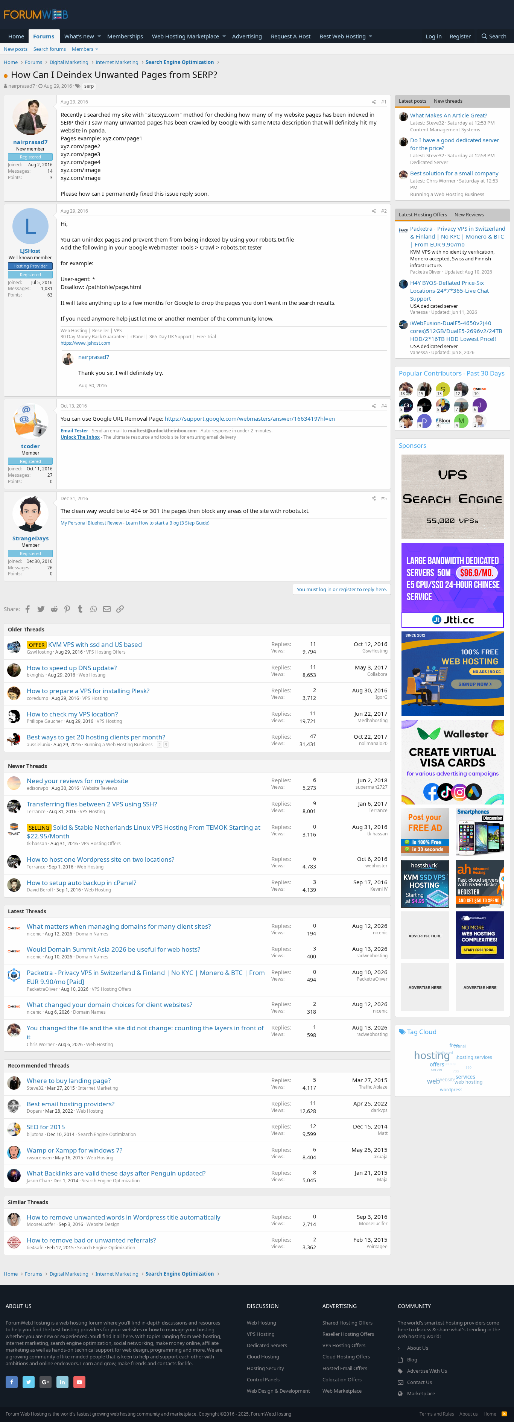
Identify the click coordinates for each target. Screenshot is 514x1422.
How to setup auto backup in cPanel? (81, 882)
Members (82, 49)
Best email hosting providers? (70, 1104)
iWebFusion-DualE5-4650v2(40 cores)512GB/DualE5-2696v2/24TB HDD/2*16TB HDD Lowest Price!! (456, 330)
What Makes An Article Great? (448, 115)
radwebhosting (372, 955)
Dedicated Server (429, 162)
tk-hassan (37, 843)
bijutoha (35, 1134)
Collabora (377, 674)
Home (16, 36)
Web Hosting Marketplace (185, 36)
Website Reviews (99, 788)
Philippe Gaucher (44, 721)
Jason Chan (38, 1180)
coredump (37, 698)
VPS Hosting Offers (106, 652)
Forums (43, 36)
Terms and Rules (437, 1414)
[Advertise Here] (425, 935)
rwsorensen (39, 1157)
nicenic (34, 934)
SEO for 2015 (46, 1126)
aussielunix (38, 744)
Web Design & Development (278, 1390)
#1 (384, 102)
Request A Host (290, 36)
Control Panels (263, 1379)
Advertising (247, 36)
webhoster (376, 865)
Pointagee (377, 1246)
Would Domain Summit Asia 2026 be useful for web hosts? (113, 949)
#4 (384, 406)
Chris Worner (41, 1044)
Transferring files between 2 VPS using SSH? (92, 804)
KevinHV (379, 889)
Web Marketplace (342, 1390)
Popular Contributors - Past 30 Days (452, 373)
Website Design (103, 1224)
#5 (384, 498)
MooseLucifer (41, 1224)
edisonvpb (37, 788)
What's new (79, 36)
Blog (412, 1359)
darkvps (379, 1110)
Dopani (34, 1111)
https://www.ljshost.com (85, 343)
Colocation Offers (342, 1379)
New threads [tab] (448, 100)
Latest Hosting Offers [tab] (423, 214)
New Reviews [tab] (469, 214)
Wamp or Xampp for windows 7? (74, 1150)
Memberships (125, 36)
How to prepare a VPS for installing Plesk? (88, 690)
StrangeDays (30, 538)
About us (468, 1414)
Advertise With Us (427, 1370)
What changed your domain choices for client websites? (109, 1004)
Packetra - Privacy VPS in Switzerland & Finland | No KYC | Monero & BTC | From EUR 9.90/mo (457, 236)
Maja (382, 1179)
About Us (417, 1347)
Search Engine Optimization (107, 1134)
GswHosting (39, 652)
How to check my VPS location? (72, 714)
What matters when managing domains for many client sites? (119, 926)
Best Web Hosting (342, 36)
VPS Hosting (95, 698)
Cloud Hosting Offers (346, 1356)
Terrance (36, 811)
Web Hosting (92, 675)
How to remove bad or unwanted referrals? (91, 1240)
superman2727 (372, 787)
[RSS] (504, 1414)
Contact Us (419, 1382)
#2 (384, 211)
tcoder (30, 446)
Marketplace (421, 1393)
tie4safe (35, 1247)
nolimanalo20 (373, 743)
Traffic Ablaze (373, 1087)
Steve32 (35, 1088)
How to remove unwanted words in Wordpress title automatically (124, 1217)
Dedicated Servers (267, 1345)
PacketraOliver (42, 989)
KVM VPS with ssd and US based (95, 644)
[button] (99, 36)
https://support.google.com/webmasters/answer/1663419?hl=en (250, 418)
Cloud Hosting (263, 1356)
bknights (35, 675)
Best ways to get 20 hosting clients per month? (96, 737)
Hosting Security (265, 1368)
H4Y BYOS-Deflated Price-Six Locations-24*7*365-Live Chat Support (449, 290)
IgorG (382, 697)
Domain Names (92, 934)
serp (89, 86)
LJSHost (30, 250)
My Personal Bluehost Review (91, 523)
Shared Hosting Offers (347, 1322)
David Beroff (40, 890)
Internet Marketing (98, 1088)
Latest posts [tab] (412, 100)
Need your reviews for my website (77, 780)
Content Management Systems (445, 129)
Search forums (49, 49)
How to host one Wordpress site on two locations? (100, 859)
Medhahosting (372, 720)
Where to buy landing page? (69, 1080)
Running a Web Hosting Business (118, 744)
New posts (15, 49)
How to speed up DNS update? (72, 667)
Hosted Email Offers (344, 1368)
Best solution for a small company (454, 173)
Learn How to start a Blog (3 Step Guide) (168, 523)
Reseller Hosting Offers (348, 1334)
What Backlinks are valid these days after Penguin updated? (116, 1173)
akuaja (381, 1156)
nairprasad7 (21, 85)
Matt (383, 1133)
